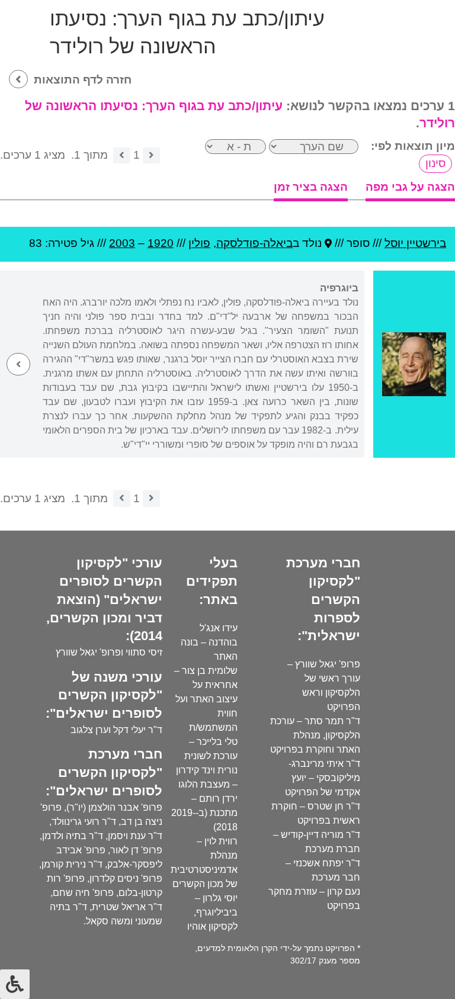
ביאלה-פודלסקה (254, 243)
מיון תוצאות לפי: (413, 146)
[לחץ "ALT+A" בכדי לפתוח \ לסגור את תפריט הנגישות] (15, 984)
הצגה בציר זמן (311, 187)
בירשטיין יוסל (415, 243)
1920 (161, 243)
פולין (199, 243)
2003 (122, 243)
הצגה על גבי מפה (410, 187)
